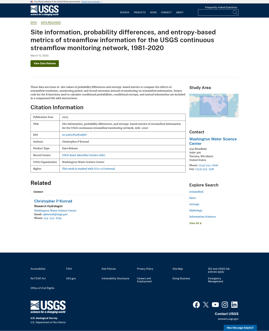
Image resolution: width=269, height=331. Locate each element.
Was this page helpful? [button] (240, 327)
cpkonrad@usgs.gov (55, 214)
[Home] (45, 15)
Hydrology (195, 210)
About (179, 12)
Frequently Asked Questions (221, 7)
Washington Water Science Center (55, 210)
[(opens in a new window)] (196, 304)
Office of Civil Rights (42, 288)
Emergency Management (215, 280)
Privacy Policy (145, 269)
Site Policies (108, 269)
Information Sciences (202, 216)
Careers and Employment (144, 280)
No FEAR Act (38, 278)
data (34, 22)
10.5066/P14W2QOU (74, 134)
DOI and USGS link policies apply (219, 270)
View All (194, 223)
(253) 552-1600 (208, 165)
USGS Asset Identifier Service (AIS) (83, 155)
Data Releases (51, 22)
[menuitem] (125, 10)
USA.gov (71, 278)
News (153, 12)
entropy (194, 204)
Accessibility (38, 269)
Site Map (177, 269)
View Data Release (45, 63)
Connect (166, 12)
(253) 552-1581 (204, 169)
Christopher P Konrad (53, 201)
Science (125, 12)
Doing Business (181, 278)
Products (140, 12)
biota (192, 198)
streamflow (196, 191)
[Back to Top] (258, 320)
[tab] (38, 191)
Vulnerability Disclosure (115, 278)
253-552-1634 (53, 218)
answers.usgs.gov (228, 318)
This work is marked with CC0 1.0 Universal (88, 168)
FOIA (69, 269)
